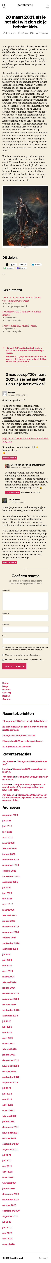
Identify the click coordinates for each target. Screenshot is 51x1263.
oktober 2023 (9, 1004)
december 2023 (10, 993)
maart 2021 (8, 1177)
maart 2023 (8, 1043)
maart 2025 (8, 910)
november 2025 (10, 865)
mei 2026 (7, 832)
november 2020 (10, 1199)
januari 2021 (8, 1188)
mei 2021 (7, 1166)
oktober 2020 (9, 1205)
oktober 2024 (9, 937)
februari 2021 (9, 1183)
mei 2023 (7, 1032)
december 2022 (10, 1060)
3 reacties (43, 33)
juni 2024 (7, 960)
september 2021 (10, 1144)
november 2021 (10, 1132)
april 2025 (7, 904)
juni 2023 (7, 1027)
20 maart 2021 (27, 33)
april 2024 (7, 971)
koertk (13, 33)
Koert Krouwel (25, 5)
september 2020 (11, 1211)
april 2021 (7, 1172)
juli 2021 (6, 1155)
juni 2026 (7, 826)
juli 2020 (6, 1222)
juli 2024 (6, 954)
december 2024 (10, 926)
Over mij (6, 692)
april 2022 (7, 1105)
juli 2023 (6, 1021)
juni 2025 (7, 893)
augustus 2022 (10, 1082)
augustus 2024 (10, 949)
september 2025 (11, 876)
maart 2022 (8, 1110)
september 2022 (10, 1077)
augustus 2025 (10, 882)
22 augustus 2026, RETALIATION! (18, 735)
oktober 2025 (9, 871)
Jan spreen (8, 777)
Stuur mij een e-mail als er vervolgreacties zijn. (23, 655)
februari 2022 (9, 1116)
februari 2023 (9, 1049)
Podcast (6, 689)
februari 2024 (9, 982)
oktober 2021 (9, 1138)
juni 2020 (7, 1227)
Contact (6, 699)
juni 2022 (7, 1093)
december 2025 (10, 859)
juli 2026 (6, 820)
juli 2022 (6, 1088)
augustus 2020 (10, 1216)
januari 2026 (8, 854)
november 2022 (10, 1066)
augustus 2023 (10, 1015)
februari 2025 (9, 915)
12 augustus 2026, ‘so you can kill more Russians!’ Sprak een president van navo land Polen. (23, 787)
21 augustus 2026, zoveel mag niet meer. (22, 741)
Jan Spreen (8, 761)
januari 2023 (8, 1054)
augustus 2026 (10, 815)
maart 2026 (8, 843)
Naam (5, 613)
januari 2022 (8, 1121)
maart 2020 (8, 1244)
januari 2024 (8, 988)
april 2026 (7, 837)
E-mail (5, 625)
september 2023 (11, 1010)
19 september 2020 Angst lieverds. (19, 326)
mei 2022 (7, 1099)
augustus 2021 (10, 1149)
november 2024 (10, 932)
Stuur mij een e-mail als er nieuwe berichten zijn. (24, 660)
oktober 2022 (9, 1071)
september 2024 (11, 943)
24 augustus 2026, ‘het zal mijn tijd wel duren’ (25, 721)
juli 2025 (6, 887)
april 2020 (7, 1238)
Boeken (6, 696)
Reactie (6, 591)
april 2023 (7, 1038)
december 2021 (10, 1127)
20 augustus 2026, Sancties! (16, 746)
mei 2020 (7, 1233)
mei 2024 (7, 965)
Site (4, 636)
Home (5, 683)
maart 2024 (8, 976)
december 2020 (10, 1194)
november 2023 (10, 999)
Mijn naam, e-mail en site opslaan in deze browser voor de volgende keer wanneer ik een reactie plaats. (26, 648)
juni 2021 (7, 1160)
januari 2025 (8, 921)
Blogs (5, 686)
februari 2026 (9, 848)
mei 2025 (7, 898)
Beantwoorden (9, 458)
